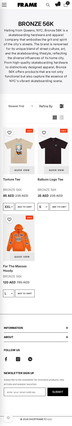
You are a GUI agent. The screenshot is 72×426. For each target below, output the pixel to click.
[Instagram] (18, 359)
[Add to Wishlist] (9, 132)
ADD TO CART (25, 207)
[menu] (4, 4)
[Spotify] (30, 359)
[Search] (48, 5)
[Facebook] (6, 359)
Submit (57, 391)
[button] (57, 4)
